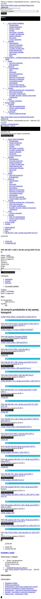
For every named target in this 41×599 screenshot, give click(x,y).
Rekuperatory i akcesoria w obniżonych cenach (21, 587)
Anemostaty (13, 83)
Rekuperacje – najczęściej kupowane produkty (21, 590)
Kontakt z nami (7, 553)
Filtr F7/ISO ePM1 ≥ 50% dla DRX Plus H (19, 375)
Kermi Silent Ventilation (14, 23)
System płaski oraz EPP (17, 86)
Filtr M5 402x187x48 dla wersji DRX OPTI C (20, 446)
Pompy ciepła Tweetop (17, 108)
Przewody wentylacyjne (17, 94)
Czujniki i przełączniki (16, 34)
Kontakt (7, 224)
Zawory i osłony (14, 29)
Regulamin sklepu (11, 583)
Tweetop (9, 104)
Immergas (10, 112)
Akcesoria (12, 38)
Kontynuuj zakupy (7, 135)
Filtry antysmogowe (16, 92)
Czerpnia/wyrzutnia (15, 81)
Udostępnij (8, 279)
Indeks (3, 291)
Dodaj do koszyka (8, 272)
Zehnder (9, 41)
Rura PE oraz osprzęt (16, 85)
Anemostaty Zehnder (16, 52)
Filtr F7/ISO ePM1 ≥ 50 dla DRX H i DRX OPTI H (22, 324)
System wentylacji (15, 101)
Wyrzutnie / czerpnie (16, 32)
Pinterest (8, 283)
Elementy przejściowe (16, 77)
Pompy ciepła (9, 103)
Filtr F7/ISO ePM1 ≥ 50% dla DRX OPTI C (19, 434)
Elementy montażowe (16, 79)
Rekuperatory (14, 25)
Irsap (8, 99)
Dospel (9, 88)
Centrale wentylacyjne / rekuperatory (21, 90)
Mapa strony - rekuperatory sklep (16, 594)
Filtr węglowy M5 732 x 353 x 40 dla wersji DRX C (22, 520)
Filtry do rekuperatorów (17, 106)
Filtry (11, 56)
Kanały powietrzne (15, 27)
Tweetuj (7, 281)
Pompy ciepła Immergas (17, 113)
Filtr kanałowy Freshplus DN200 (16, 336)
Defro (8, 255)
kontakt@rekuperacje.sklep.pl (17, 568)
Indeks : (3, 257)
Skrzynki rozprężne (16, 45)
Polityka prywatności (12, 585)
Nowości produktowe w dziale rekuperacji (19, 588)
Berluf (8, 61)
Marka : (3, 255)
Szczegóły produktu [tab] (12, 286)
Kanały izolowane (15, 36)
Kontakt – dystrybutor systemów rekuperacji (20, 592)
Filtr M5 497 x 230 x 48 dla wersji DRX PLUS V (21, 362)
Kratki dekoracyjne (15, 50)
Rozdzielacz (13, 76)
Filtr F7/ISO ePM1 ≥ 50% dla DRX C (17, 349)
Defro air (9, 66)
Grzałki (11, 30)
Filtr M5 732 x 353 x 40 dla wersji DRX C (19, 474)
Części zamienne (15, 39)
